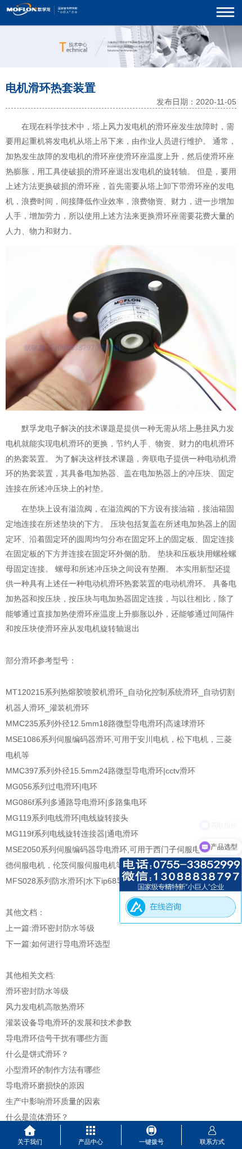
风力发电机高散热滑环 (45, 1006)
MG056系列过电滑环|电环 (51, 786)
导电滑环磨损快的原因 (45, 1085)
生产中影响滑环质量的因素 (53, 1101)
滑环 (218, 156)
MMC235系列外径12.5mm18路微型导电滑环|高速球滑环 (105, 723)
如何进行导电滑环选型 (71, 943)
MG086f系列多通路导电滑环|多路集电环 (76, 802)
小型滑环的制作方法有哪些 (53, 1069)
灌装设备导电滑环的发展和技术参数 (69, 1022)
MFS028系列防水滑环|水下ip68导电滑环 (77, 880)
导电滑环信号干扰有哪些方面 (57, 1038)
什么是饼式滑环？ (37, 1054)
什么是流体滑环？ (37, 1116)
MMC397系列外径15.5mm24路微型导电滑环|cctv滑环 (100, 770)
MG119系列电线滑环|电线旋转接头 (67, 817)
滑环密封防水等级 (63, 928)
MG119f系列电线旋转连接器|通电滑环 (72, 833)
